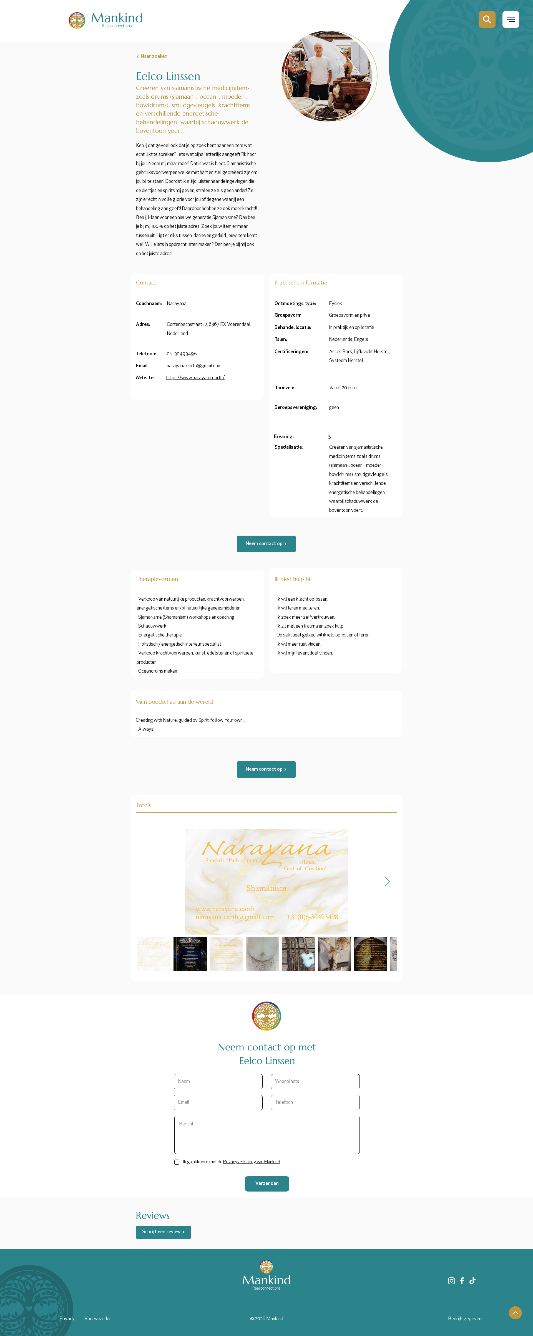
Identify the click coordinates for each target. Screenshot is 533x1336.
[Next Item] (387, 881)
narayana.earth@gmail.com (194, 366)
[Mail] (487, 19)
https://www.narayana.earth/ (195, 378)
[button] (510, 19)
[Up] (515, 1312)
